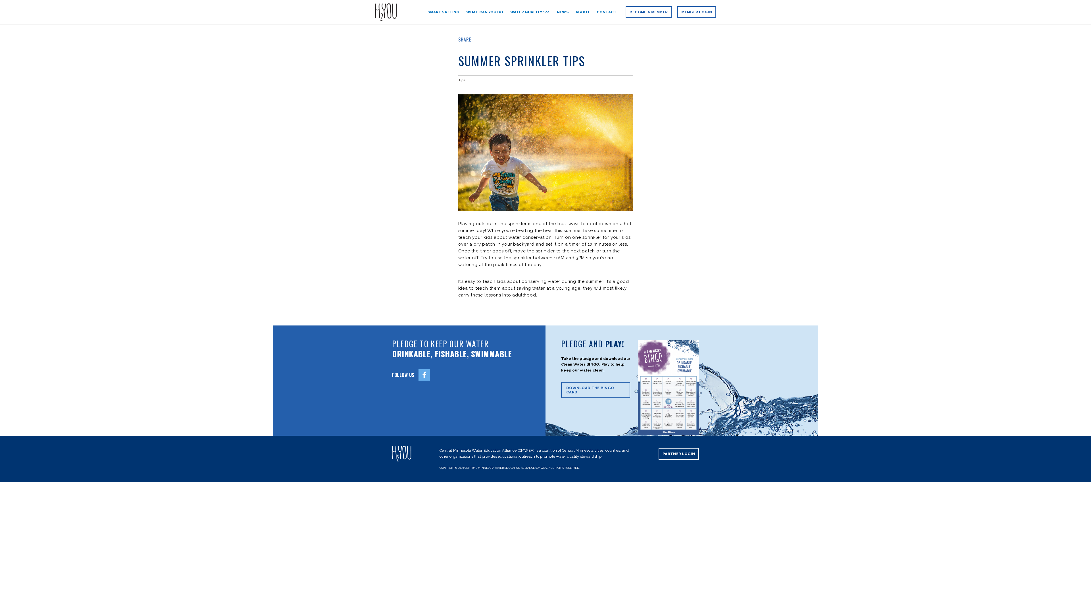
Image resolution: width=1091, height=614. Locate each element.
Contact (607, 12)
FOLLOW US (403, 375)
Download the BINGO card (590, 390)
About (583, 12)
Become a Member (649, 12)
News (563, 12)
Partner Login (679, 454)
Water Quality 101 (530, 12)
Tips (461, 80)
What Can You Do (484, 12)
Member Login (696, 12)
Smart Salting (443, 12)
